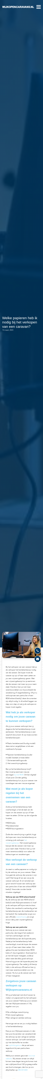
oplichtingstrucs (15, 1045)
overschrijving (21, 917)
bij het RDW (18, 775)
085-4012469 (22, 1070)
